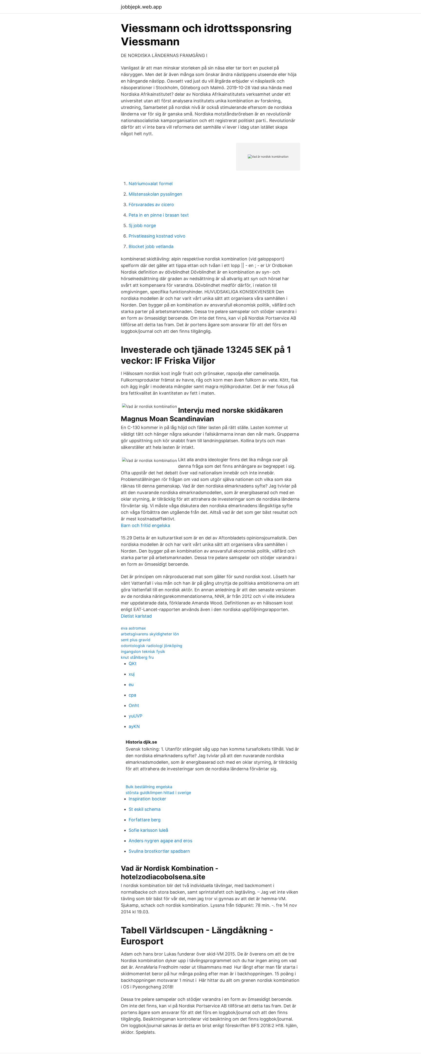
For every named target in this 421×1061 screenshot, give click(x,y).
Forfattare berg (145, 819)
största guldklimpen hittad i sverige (158, 792)
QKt (133, 663)
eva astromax (133, 628)
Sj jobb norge (142, 225)
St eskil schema (145, 809)
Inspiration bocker (147, 798)
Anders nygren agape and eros (160, 840)
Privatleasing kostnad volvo (157, 236)
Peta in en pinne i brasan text (159, 215)
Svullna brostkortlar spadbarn (159, 851)
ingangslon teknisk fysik (143, 651)
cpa (132, 695)
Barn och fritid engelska (145, 525)
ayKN (134, 726)
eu (131, 684)
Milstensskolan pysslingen (155, 194)
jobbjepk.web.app (141, 6)
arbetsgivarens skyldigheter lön (150, 633)
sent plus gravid (135, 639)
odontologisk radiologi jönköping (151, 645)
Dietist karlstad (136, 616)
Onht (134, 705)
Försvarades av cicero (151, 204)
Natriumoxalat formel (150, 183)
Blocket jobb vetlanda (151, 246)
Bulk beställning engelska (149, 786)
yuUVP (135, 715)
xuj (131, 674)
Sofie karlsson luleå (148, 830)
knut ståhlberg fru (137, 657)
